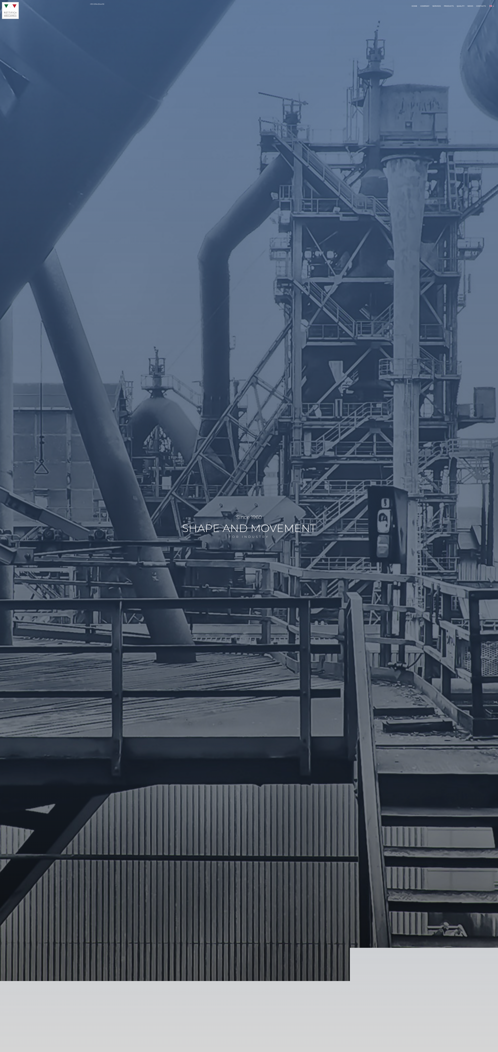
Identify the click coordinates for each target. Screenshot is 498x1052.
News (470, 6)
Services (436, 6)
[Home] (10, 9)
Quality (460, 6)
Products (449, 6)
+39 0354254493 (97, 4)
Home (414, 6)
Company (424, 6)
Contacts (481, 6)
